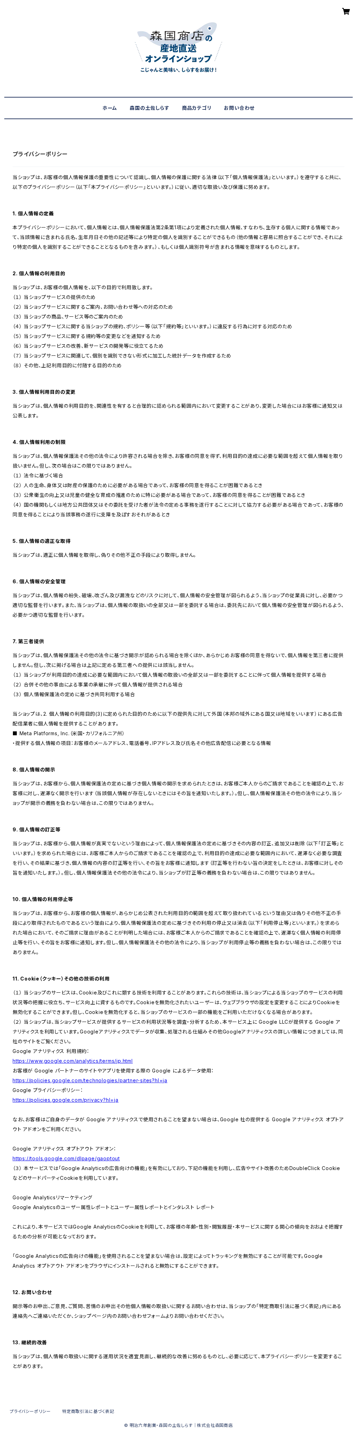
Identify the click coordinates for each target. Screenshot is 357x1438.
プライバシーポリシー (30, 1411)
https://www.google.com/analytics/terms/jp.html (73, 1061)
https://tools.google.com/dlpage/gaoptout (66, 1158)
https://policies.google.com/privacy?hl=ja (66, 1100)
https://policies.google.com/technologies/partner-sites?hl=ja (90, 1080)
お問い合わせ (239, 108)
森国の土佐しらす (149, 108)
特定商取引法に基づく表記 (88, 1411)
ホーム (109, 108)
